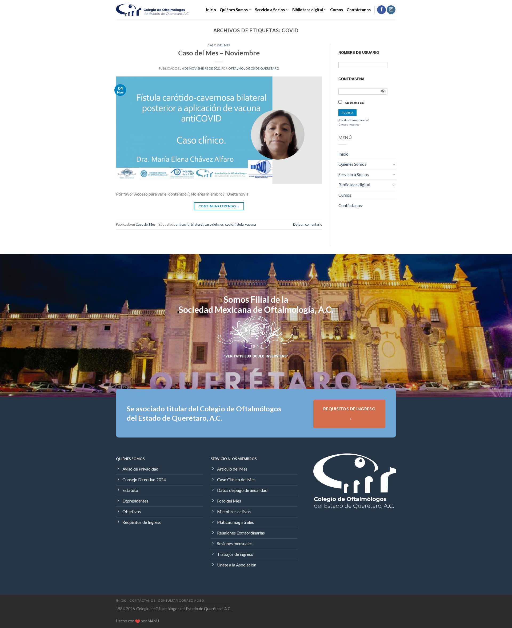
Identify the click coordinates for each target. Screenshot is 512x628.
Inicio (211, 9)
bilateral (197, 224)
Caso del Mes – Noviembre (219, 53)
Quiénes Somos (234, 9)
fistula (239, 224)
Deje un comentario (307, 224)
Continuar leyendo (219, 206)
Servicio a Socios (270, 9)
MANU (153, 621)
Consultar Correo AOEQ (181, 600)
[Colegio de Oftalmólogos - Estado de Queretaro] (152, 10)
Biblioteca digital (307, 9)
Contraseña (351, 79)
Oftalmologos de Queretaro (253, 68)
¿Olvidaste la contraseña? (353, 119)
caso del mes (214, 224)
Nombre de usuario (358, 52)
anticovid (183, 224)
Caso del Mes (218, 45)
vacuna (250, 224)
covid (229, 224)
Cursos (336, 9)
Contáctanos (359, 9)
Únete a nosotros (348, 124)
